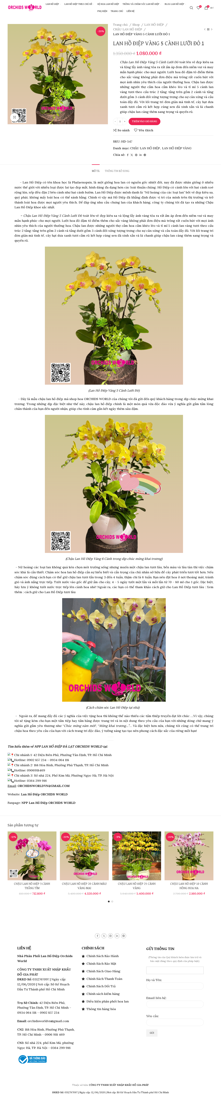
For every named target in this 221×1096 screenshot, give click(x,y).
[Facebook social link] (127, 155)
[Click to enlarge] (14, 117)
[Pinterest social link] (136, 155)
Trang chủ (120, 25)
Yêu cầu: (152, 1016)
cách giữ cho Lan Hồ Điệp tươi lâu (50, 592)
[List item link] (110, 956)
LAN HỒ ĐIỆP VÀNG (176, 148)
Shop (136, 25)
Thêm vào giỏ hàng (144, 121)
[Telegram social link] (145, 155)
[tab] (96, 169)
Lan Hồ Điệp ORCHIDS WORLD (44, 794)
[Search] (191, 7)
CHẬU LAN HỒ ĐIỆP (128, 29)
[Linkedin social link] (140, 155)
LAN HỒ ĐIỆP (154, 25)
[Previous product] (204, 29)
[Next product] (211, 29)
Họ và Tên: (154, 980)
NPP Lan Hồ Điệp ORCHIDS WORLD (48, 803)
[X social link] (131, 155)
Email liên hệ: (156, 998)
